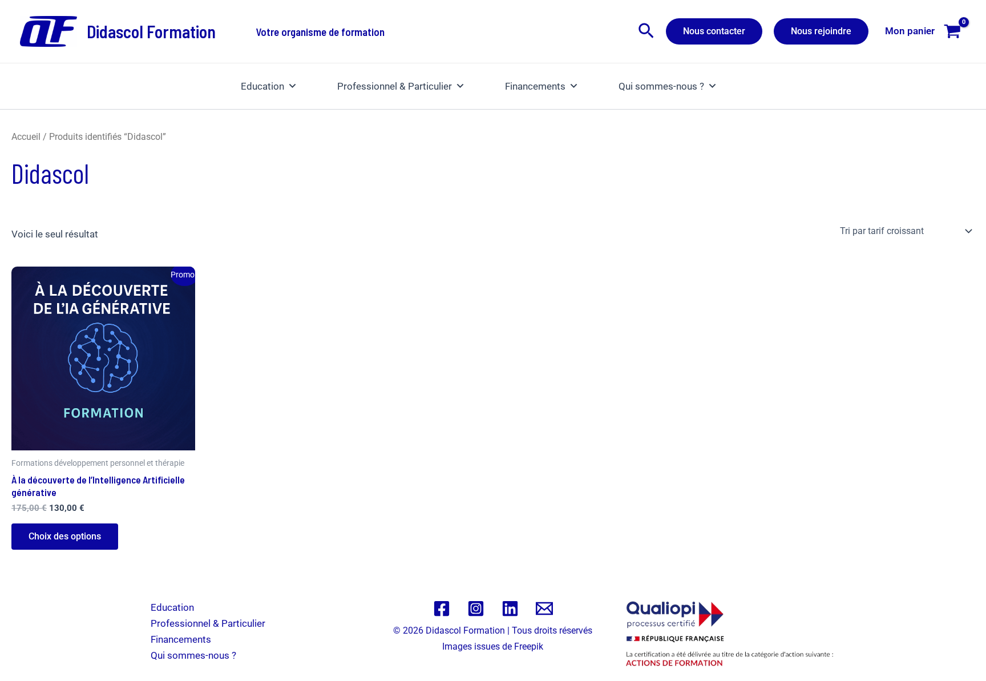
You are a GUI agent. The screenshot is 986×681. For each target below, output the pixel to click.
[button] (646, 31)
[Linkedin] (510, 608)
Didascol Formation (151, 31)
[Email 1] (544, 608)
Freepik (528, 646)
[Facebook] (441, 608)
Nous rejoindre (821, 31)
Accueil (26, 136)
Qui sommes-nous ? (661, 86)
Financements (535, 86)
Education (262, 86)
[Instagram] (475, 608)
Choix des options (65, 536)
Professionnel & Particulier (394, 86)
